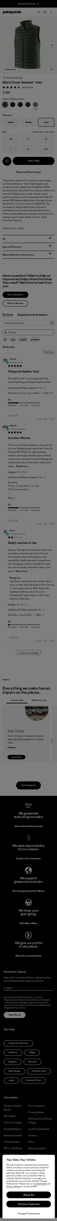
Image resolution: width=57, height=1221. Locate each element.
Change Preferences (28, 1213)
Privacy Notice (13, 1186)
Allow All (28, 1195)
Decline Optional (28, 1204)
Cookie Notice (40, 1183)
